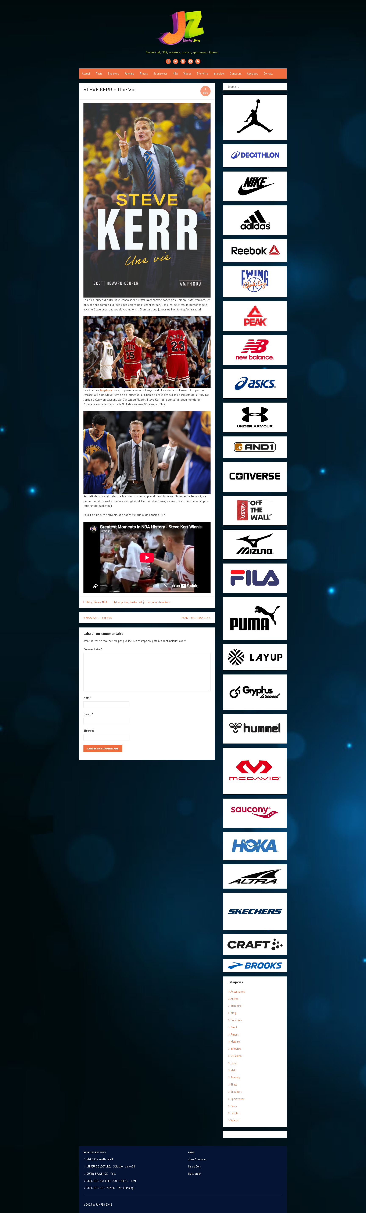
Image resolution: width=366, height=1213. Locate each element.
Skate (233, 1084)
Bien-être (202, 73)
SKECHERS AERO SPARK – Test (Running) (110, 1187)
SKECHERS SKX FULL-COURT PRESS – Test (111, 1181)
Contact (268, 73)
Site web (88, 730)
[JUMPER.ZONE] (183, 27)
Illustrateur (194, 1173)
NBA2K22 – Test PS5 (97, 618)
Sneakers (113, 73)
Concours (235, 73)
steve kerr (164, 602)
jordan (147, 602)
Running (129, 73)
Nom (87, 697)
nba (154, 602)
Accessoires (237, 991)
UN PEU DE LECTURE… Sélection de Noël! (110, 1166)
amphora (123, 602)
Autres (234, 998)
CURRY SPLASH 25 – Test (101, 1173)
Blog (90, 602)
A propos (252, 73)
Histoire (235, 1041)
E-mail (88, 714)
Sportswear (160, 73)
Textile (234, 1113)
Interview (219, 73)
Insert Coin (194, 1166)
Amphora (106, 390)
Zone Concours (197, 1159)
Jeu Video (236, 1056)
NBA (175, 73)
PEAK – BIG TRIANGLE (196, 618)
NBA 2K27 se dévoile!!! (99, 1159)
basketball (136, 602)
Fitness (144, 73)
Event (233, 1027)
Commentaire (92, 649)
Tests (99, 73)
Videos (187, 73)
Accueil (86, 73)
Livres (97, 602)
